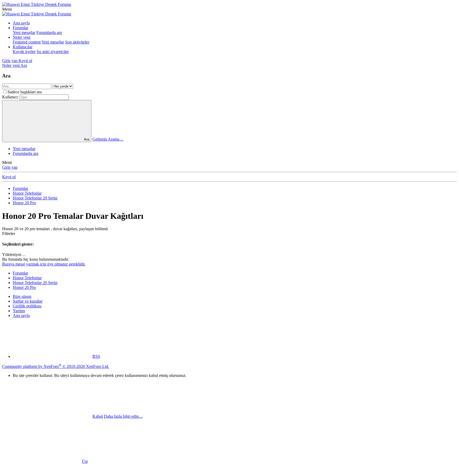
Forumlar (20, 27)
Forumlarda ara (49, 32)
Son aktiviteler (77, 42)
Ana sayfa (21, 23)
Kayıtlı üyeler (24, 51)
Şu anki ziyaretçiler (53, 51)
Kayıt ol (9, 177)
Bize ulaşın (22, 296)
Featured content (27, 42)
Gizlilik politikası (27, 306)
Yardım (19, 310)
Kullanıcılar (22, 47)
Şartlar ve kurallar (27, 301)
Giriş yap (10, 167)
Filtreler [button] (8, 233)
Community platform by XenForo (55, 366)
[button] (7, 9)
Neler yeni (21, 37)
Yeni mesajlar (24, 32)
